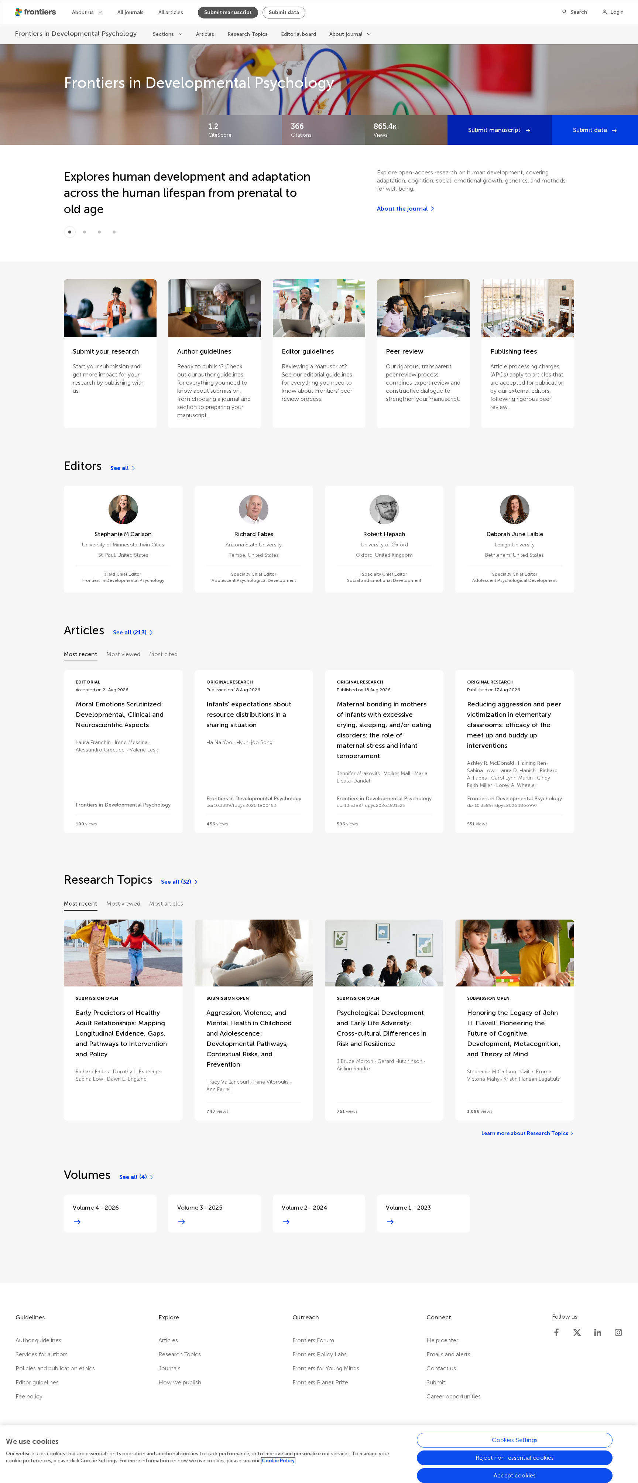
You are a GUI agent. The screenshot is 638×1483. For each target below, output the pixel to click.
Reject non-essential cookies (515, 1457)
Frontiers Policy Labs (319, 1354)
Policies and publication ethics (55, 1368)
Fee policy (29, 1396)
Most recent (80, 654)
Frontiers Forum (313, 1340)
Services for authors (42, 1354)
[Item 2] (99, 232)
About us (83, 12)
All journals (130, 12)
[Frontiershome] (36, 12)
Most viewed (123, 654)
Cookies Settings (515, 1439)
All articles (170, 12)
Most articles (166, 903)
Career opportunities (453, 1396)
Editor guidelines (37, 1382)
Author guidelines (38, 1340)
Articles (205, 34)
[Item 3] (114, 232)
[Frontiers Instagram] (618, 1332)
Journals (169, 1368)
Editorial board (298, 34)
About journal (346, 34)
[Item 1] (84, 232)
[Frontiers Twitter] (577, 1332)
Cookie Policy (278, 1460)
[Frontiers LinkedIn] (597, 1332)
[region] (319, 1454)
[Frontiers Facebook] (556, 1332)
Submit (435, 1382)
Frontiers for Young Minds (325, 1368)
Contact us (441, 1368)
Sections (164, 34)
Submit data (284, 12)
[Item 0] (70, 232)
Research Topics (247, 34)
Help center (442, 1340)
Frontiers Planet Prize (320, 1382)
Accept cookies (515, 1475)
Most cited (163, 654)
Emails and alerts (448, 1354)
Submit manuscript (228, 12)
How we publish (179, 1382)
